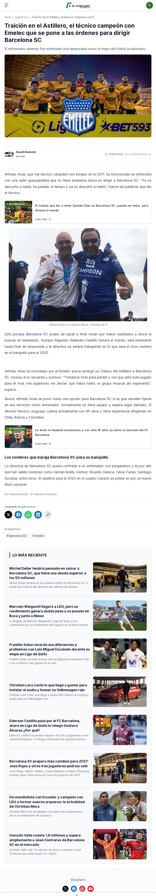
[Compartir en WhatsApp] (28, 514)
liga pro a (21, 17)
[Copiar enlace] (48, 514)
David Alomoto (26, 152)
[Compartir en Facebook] (18, 514)
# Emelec (38, 535)
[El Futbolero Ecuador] (78, 5)
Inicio (8, 17)
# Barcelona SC (16, 535)
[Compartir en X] (8, 514)
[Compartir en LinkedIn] (38, 514)
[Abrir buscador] (149, 5)
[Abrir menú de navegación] (6, 5)
